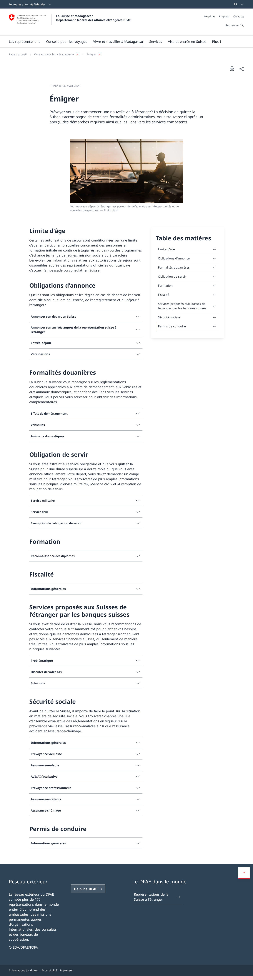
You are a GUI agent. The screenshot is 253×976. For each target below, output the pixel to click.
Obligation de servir (172, 276)
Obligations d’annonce (174, 258)
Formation (165, 286)
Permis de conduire (172, 326)
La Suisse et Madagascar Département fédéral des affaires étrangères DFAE (93, 18)
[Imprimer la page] (232, 68)
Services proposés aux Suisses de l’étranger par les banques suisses (182, 306)
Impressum (67, 970)
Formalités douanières (174, 267)
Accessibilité (49, 970)
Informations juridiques (24, 970)
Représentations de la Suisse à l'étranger (151, 897)
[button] (24, 41)
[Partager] (241, 68)
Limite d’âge (166, 249)
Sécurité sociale (169, 317)
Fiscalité (163, 295)
